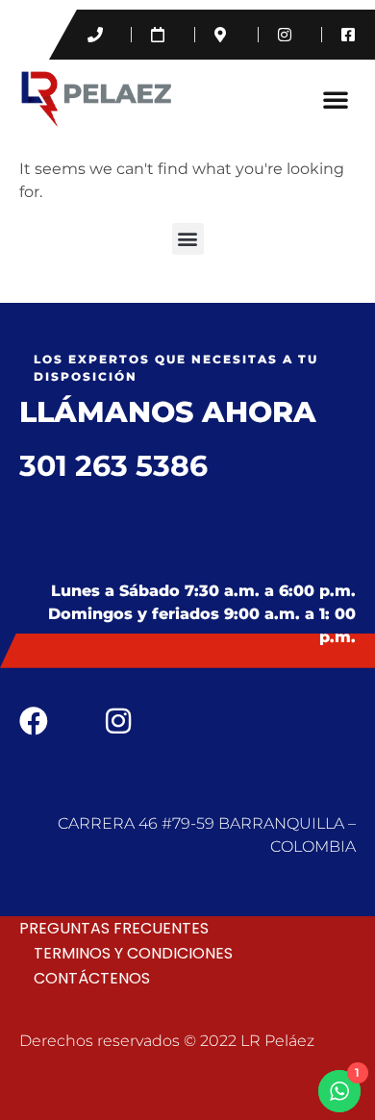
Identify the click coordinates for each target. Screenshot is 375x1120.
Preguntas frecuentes (114, 928)
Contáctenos (92, 978)
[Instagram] (118, 721)
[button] (335, 99)
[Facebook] (33, 721)
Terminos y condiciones (133, 953)
